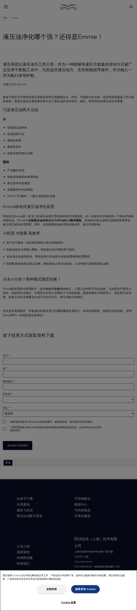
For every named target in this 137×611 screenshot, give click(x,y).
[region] (68, 590)
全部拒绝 (51, 589)
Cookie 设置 (68, 602)
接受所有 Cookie (85, 589)
